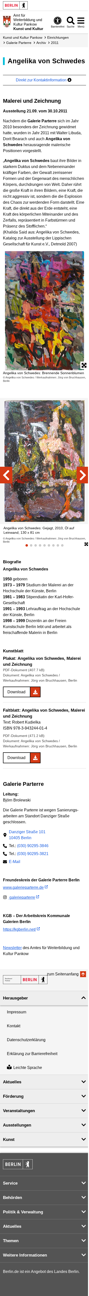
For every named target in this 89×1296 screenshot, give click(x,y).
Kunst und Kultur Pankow (22, 37)
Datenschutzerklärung (26, 1040)
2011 (55, 43)
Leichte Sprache (27, 1067)
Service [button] (10, 1183)
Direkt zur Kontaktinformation (41, 80)
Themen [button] (11, 1240)
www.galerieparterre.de (23, 887)
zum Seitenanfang (63, 974)
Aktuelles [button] (12, 1082)
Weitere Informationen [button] (25, 1255)
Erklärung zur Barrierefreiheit (32, 1054)
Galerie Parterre (18, 43)
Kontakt (13, 1026)
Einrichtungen (58, 37)
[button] (6, 475)
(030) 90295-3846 (32, 846)
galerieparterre (21, 897)
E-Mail (14, 862)
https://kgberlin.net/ (19, 929)
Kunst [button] (9, 1139)
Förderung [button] (13, 1096)
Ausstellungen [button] (17, 1125)
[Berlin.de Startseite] (15, 5)
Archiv (41, 43)
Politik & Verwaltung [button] (23, 1212)
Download (16, 692)
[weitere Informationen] (7, 21)
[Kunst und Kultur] (25, 979)
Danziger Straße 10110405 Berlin (27, 835)
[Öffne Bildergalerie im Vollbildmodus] (86, 544)
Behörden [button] (12, 1197)
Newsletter (12, 948)
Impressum (16, 1012)
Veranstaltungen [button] (19, 1110)
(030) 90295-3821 (32, 854)
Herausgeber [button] (15, 998)
